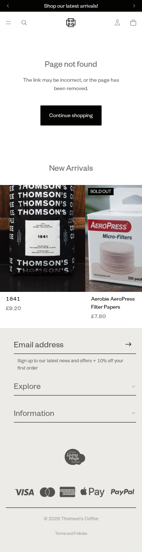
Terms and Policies (71, 533)
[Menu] (8, 22)
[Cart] (133, 23)
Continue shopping (71, 115)
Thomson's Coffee (79, 518)
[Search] (24, 23)
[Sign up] (128, 344)
